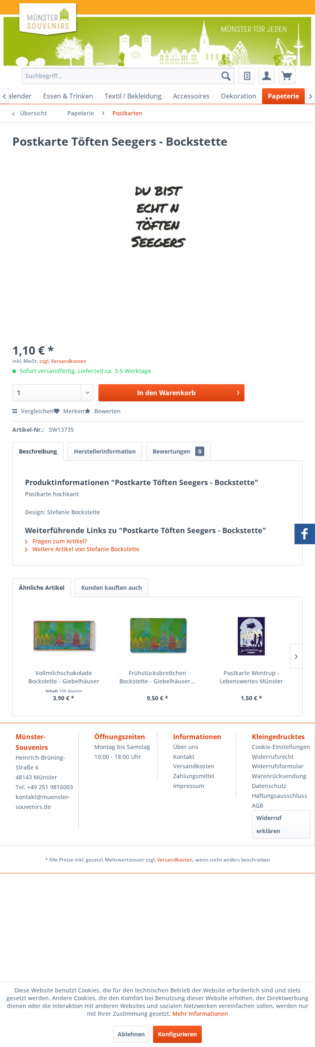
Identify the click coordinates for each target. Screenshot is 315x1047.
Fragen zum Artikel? (59, 541)
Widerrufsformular (278, 766)
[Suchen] (226, 76)
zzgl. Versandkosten (63, 360)
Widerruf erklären (268, 824)
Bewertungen (177, 451)
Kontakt (183, 757)
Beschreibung (38, 451)
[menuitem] (126, 76)
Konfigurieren (177, 1034)
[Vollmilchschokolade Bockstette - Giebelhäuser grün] (64, 636)
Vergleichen (36, 411)
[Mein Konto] (266, 76)
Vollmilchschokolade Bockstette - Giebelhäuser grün (63, 677)
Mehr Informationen (200, 1013)
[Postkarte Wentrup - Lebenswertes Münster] (251, 636)
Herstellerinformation (105, 451)
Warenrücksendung (279, 776)
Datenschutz (269, 786)
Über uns (186, 747)
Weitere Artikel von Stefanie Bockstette (85, 549)
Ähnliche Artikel (41, 587)
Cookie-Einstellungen (281, 747)
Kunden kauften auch (111, 587)
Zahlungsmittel (194, 776)
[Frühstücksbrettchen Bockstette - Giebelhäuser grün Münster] (158, 636)
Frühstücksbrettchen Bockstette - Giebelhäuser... (157, 677)
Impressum (188, 786)
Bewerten (107, 411)
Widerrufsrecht (273, 757)
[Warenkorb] (287, 76)
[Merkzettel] (246, 76)
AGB (257, 805)
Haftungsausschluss (279, 796)
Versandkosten (194, 766)
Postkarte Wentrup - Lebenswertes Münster (251, 677)
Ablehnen (131, 1034)
